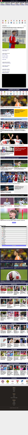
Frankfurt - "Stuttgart (5, 57)
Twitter (14, 401)
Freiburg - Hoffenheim (5, 66)
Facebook (14, 402)
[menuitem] (2, 1)
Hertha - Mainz (4, 59)
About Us (14, 389)
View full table (14, 245)
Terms (14, 395)
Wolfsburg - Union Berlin (5, 72)
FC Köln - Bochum (4, 50)
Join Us (14, 391)
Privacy (14, 396)
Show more (14, 222)
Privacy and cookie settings (14, 397)
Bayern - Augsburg (4, 54)
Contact (14, 390)
